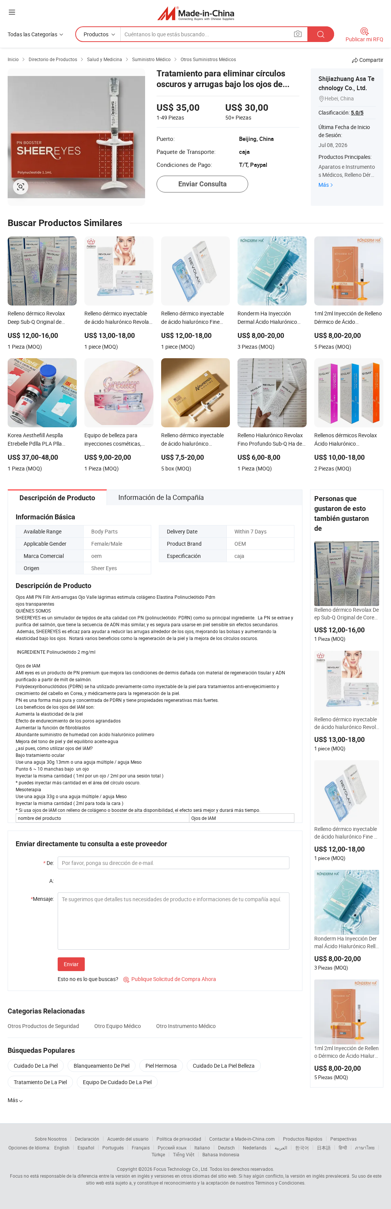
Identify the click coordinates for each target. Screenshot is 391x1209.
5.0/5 (357, 113)
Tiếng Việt (183, 1154)
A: (51, 880)
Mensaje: (42, 898)
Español (86, 1147)
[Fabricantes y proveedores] (195, 13)
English (61, 1147)
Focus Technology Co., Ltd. (180, 1169)
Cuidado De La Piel (36, 1065)
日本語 (324, 1147)
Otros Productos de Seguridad (43, 1026)
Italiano (202, 1147)
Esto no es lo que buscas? (88, 979)
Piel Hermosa (161, 1065)
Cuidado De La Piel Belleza (224, 1065)
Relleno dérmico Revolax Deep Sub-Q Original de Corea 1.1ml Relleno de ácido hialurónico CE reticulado (346, 613)
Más (323, 184)
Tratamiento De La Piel (40, 1082)
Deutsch (226, 1147)
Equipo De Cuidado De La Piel (117, 1082)
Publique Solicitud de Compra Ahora (169, 979)
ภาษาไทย (365, 1147)
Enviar (71, 964)
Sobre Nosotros (51, 1139)
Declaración (87, 1139)
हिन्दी (343, 1147)
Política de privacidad (179, 1139)
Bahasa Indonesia (220, 1154)
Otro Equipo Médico (117, 1026)
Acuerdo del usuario (128, 1139)
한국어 (302, 1147)
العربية (281, 1147)
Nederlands (255, 1147)
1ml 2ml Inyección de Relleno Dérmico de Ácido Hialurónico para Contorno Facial (346, 1052)
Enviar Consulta (202, 184)
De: (48, 862)
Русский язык (172, 1147)
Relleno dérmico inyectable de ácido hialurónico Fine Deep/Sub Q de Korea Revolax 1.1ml (346, 832)
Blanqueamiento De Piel (101, 1065)
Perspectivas (343, 1139)
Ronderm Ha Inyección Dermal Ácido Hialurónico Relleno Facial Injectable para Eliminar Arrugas (346, 942)
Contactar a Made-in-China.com (242, 1139)
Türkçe (158, 1154)
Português (113, 1147)
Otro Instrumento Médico (186, 1026)
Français (141, 1147)
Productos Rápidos (302, 1139)
